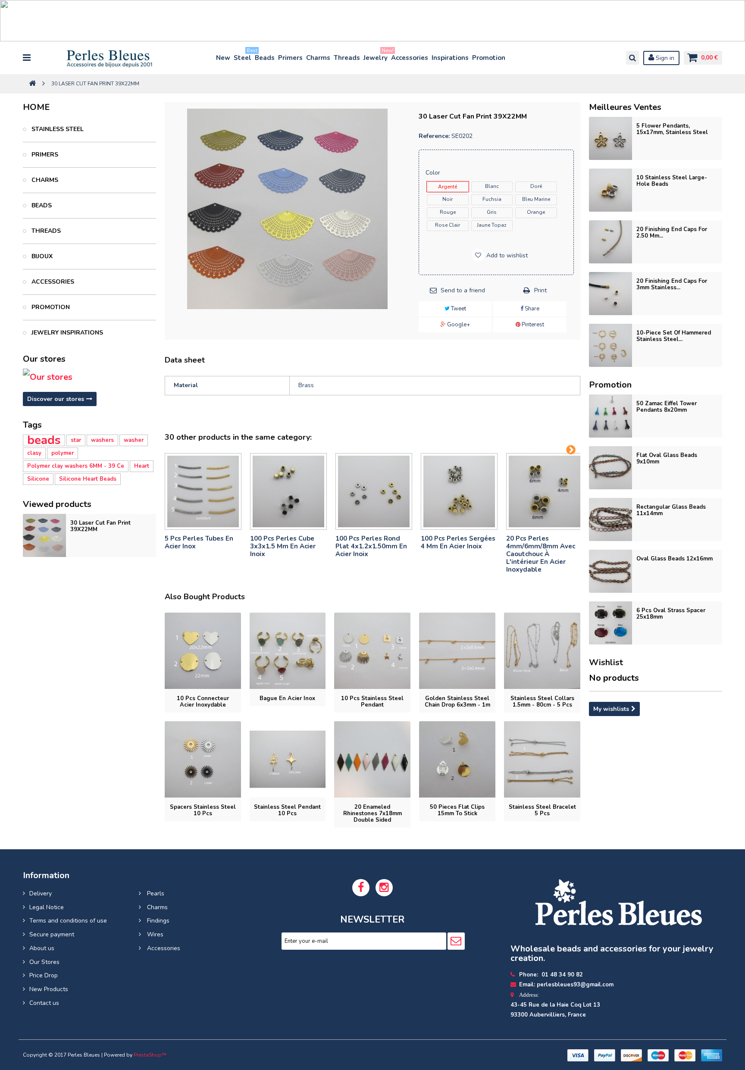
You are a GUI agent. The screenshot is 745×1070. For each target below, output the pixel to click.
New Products (48, 989)
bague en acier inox (287, 698)
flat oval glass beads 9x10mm (666, 458)
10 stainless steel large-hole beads (671, 181)
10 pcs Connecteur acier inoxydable (203, 702)
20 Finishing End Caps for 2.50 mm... (671, 232)
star (76, 440)
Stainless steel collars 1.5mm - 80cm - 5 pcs (542, 702)
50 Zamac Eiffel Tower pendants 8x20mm (666, 407)
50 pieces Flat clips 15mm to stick (457, 810)
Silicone (38, 479)
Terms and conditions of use (68, 921)
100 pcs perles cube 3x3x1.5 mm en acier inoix (283, 546)
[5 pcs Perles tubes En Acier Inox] (203, 491)
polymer (62, 453)
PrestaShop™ (150, 1054)
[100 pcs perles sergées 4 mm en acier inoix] (459, 491)
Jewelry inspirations (66, 333)
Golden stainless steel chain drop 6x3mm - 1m (457, 702)
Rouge (448, 212)
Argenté (447, 186)
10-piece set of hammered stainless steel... (673, 336)
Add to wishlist (506, 255)
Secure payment (51, 934)
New (223, 57)
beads (44, 440)
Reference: (434, 136)
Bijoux (41, 256)
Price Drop (43, 975)
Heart (141, 466)
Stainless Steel (57, 129)
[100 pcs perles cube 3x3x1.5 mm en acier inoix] (288, 491)
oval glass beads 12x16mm (674, 559)
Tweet (458, 309)
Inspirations (450, 57)
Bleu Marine (536, 199)
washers (102, 440)
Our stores (44, 359)
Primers (290, 57)
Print (540, 290)
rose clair (447, 225)
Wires (154, 934)
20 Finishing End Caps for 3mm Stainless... (671, 284)
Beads (265, 57)
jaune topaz (492, 225)
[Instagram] (384, 887)
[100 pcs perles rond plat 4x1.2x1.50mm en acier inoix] (373, 491)
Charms (318, 57)
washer (134, 440)
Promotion (488, 57)
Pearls (154, 893)
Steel (243, 56)
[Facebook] (360, 887)
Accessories (409, 57)
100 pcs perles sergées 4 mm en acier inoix (458, 542)
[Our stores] (89, 377)
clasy (34, 453)
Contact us (44, 1003)
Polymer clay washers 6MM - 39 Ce (75, 466)
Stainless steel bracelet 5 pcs (542, 810)
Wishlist (606, 662)
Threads (347, 57)
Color (434, 173)
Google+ (458, 325)
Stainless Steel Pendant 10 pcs (287, 810)
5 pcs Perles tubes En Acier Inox (199, 542)
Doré (536, 186)
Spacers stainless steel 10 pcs (203, 810)
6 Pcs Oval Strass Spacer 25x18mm (670, 614)
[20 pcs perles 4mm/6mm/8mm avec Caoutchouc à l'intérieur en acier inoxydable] (544, 491)
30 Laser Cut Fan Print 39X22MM (100, 526)
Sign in (664, 58)
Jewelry (375, 56)
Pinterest (532, 325)
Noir (447, 199)
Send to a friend (463, 290)
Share (531, 309)
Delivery (40, 893)
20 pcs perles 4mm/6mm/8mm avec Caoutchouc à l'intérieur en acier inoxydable (540, 554)
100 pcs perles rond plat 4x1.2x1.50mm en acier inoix (371, 546)
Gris (492, 212)
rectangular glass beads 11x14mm (671, 510)
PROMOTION (50, 307)
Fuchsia (491, 199)
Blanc (492, 186)
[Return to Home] (32, 83)
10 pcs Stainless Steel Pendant (372, 702)
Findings (157, 921)
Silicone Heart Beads (87, 479)
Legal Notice (46, 907)
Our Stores (44, 962)
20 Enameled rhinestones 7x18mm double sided (372, 813)
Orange (536, 212)
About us (41, 948)
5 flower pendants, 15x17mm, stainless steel (672, 129)
